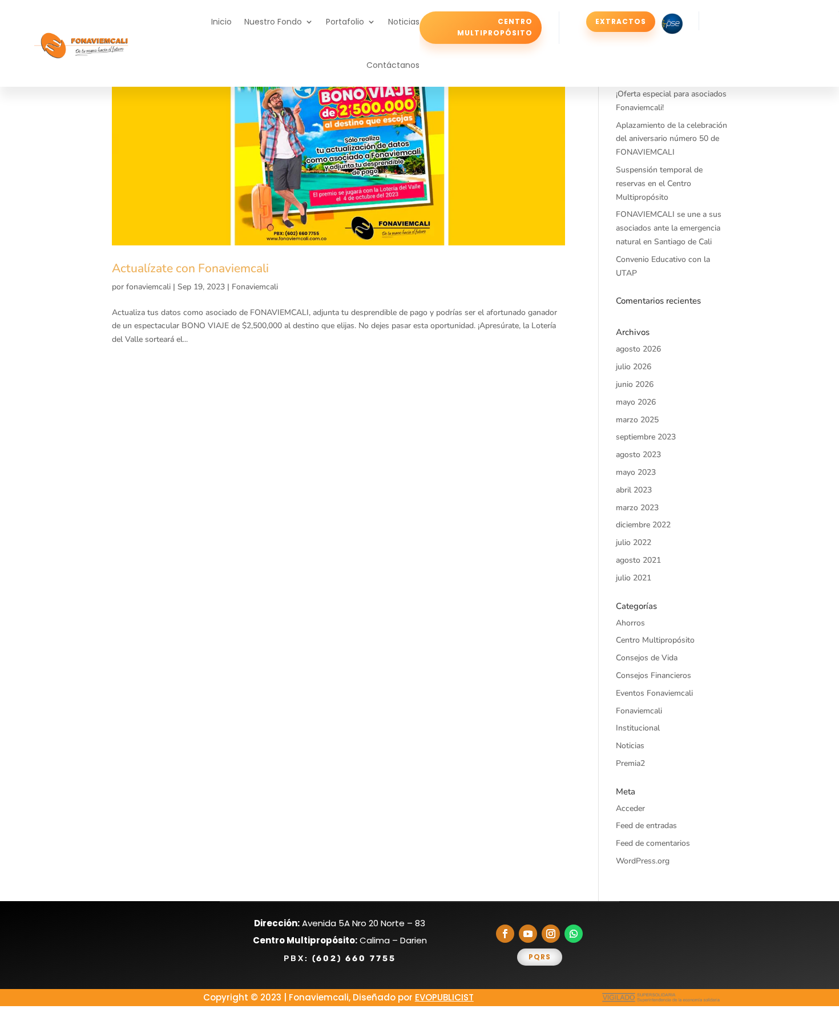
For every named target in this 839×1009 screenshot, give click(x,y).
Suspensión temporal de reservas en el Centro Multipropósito (659, 183)
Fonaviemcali (255, 286)
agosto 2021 (638, 560)
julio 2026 (633, 366)
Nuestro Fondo (273, 21)
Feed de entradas (646, 825)
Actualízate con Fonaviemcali (190, 268)
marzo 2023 (637, 507)
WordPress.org (642, 860)
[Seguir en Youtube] (528, 934)
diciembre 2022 (643, 524)
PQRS (540, 957)
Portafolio (345, 21)
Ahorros (630, 622)
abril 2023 (634, 490)
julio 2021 (633, 577)
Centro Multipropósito (495, 27)
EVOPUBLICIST (444, 997)
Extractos (620, 21)
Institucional (638, 728)
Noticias (404, 21)
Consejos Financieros (653, 675)
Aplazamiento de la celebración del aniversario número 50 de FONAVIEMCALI (671, 139)
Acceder (630, 808)
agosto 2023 (638, 454)
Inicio (221, 21)
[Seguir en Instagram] (551, 934)
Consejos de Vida (646, 657)
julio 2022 (633, 542)
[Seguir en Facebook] (505, 934)
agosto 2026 (638, 349)
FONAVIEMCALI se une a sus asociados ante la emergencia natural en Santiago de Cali (668, 228)
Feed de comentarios (653, 843)
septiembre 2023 (646, 436)
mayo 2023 (636, 472)
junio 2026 (635, 384)
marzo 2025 (637, 419)
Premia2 (630, 763)
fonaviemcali (148, 286)
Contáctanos (393, 65)
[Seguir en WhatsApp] (573, 934)
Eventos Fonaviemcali (654, 693)
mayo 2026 (636, 402)
